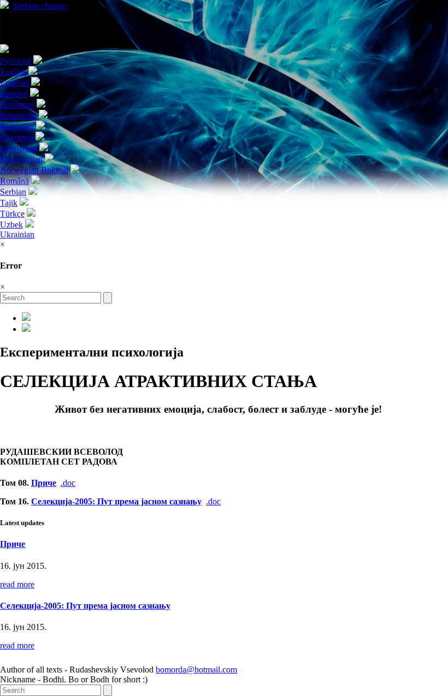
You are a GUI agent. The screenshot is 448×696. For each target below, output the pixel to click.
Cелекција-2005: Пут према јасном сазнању (116, 501)
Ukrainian (17, 234)
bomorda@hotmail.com (196, 669)
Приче (43, 482)
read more (17, 584)
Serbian (39, 5)
